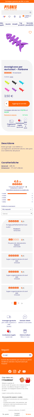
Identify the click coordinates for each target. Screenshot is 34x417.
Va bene (28, 414)
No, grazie (6, 414)
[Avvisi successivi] (22, 303)
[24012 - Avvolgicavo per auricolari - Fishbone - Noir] (14, 83)
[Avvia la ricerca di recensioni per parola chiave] (31, 214)
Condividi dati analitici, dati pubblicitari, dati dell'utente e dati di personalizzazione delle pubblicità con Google (15, 404)
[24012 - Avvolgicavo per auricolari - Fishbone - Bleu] (22, 83)
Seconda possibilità (29, 24)
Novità (8, 24)
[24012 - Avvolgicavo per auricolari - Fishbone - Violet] (14, 90)
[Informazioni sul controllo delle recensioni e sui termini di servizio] (26, 187)
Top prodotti (21, 24)
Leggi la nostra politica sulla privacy (11, 393)
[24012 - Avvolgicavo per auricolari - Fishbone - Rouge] (22, 90)
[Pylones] (10, 8)
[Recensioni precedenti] (12, 303)
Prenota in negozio (10, 115)
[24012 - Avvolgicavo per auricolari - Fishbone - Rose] (7, 90)
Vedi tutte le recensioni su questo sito (17, 190)
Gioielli (14, 24)
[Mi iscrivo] (30, 355)
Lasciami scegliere (17, 414)
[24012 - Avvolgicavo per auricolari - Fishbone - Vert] (7, 83)
